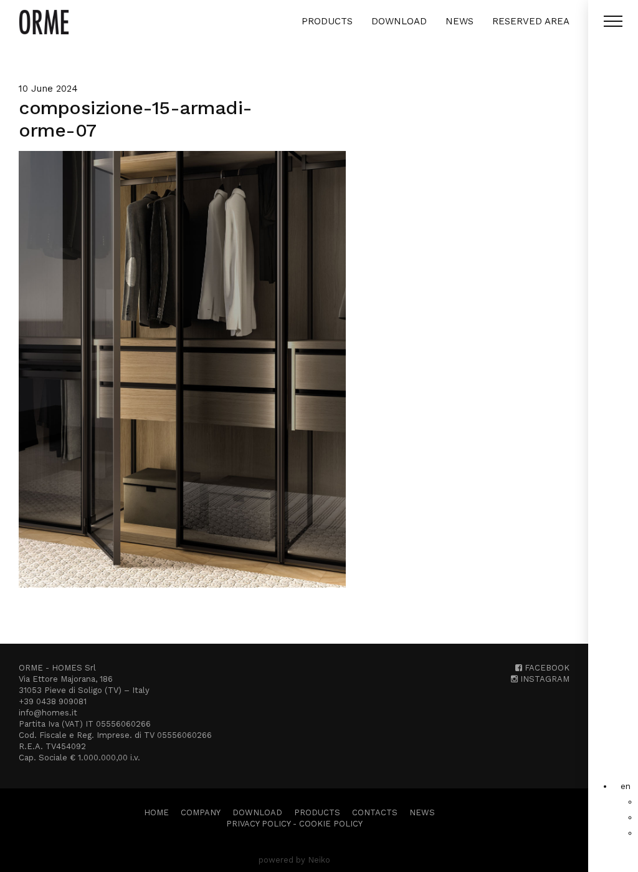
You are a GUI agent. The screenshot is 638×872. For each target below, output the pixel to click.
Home (156, 812)
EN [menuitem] (626, 786)
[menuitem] (626, 786)
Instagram (543, 679)
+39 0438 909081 (53, 701)
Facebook (545, 667)
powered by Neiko (294, 860)
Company (201, 812)
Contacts (375, 812)
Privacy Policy (258, 823)
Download (399, 21)
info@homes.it (48, 712)
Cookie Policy (331, 823)
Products (327, 21)
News (459, 21)
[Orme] (44, 22)
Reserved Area (530, 21)
